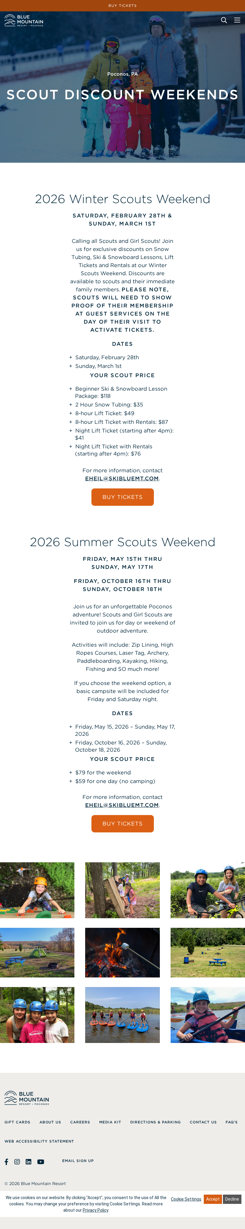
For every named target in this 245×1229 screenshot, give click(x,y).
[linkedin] (28, 1162)
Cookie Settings (186, 1199)
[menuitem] (17, 1122)
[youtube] (41, 1162)
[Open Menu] (237, 20)
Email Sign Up (78, 1160)
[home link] (23, 20)
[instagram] (17, 1162)
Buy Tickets (122, 497)
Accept (213, 1199)
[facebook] (7, 1162)
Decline (232, 1199)
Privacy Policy (95, 1210)
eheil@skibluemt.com (122, 478)
